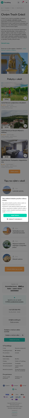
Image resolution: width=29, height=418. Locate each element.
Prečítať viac (9, 212)
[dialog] (14, 209)
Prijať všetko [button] (15, 215)
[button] (14, 219)
